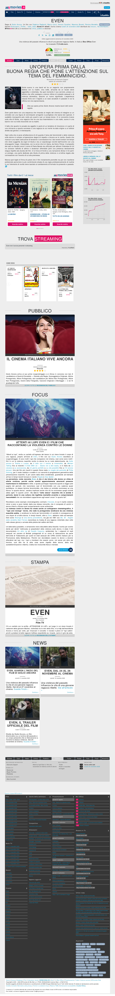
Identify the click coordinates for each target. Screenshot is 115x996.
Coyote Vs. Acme (57, 828)
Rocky (100, 975)
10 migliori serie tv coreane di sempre (16, 866)
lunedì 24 (65, 26)
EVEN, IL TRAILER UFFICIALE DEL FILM (22, 724)
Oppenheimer (89, 954)
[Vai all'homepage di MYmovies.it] (15, 9)
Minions (78, 944)
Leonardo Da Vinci (90, 957)
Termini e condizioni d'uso (41, 986)
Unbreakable (102, 962)
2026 (11, 799)
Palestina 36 (32, 850)
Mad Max (78, 975)
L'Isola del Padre (33, 902)
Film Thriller (9, 876)
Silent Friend (56, 844)
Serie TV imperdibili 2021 (12, 858)
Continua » (35, 692)
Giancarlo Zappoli (12, 765)
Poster (79, 60)
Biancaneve (101, 952)
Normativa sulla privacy (25, 986)
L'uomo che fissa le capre (82, 862)
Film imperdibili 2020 (11, 817)
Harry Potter (90, 965)
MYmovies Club (96, 980)
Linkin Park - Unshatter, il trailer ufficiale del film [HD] (90, 919)
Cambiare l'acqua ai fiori (35, 864)
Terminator (94, 975)
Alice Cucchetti (11, 779)
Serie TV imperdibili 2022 (12, 855)
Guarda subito (17, 224)
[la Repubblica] (100, 4)
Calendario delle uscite (35, 826)
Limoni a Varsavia (34, 811)
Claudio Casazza (37, 531)
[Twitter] (43, 35)
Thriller (22, 26)
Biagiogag (10, 774)
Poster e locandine (64, 766)
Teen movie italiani (81, 967)
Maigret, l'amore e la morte (36, 885)
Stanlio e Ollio (79, 857)
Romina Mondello (91, 24)
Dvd (52, 980)
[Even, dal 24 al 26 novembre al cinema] (57, 665)
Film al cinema (10, 831)
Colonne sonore (85, 980)
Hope (30, 853)
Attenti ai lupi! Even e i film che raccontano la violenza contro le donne (45, 765)
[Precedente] (8, 284)
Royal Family (79, 957)
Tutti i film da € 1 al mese (20, 175)
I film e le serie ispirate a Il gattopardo (86, 952)
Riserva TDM (54, 986)
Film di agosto (9, 834)
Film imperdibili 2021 (11, 814)
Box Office (60, 980)
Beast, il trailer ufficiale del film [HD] (85, 925)
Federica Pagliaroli (39, 24)
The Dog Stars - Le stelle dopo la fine (39, 799)
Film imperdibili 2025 (11, 802)
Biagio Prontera (11, 772)
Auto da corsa (80, 962)
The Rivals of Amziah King (36, 888)
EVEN (40, 612)
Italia (29, 26)
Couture (31, 817)
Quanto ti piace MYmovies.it (13, 793)
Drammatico (15, 26)
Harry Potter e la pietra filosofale (37, 819)
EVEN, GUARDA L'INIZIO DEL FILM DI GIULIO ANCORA (22, 671)
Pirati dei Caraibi (93, 959)
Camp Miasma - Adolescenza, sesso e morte (91, 814)
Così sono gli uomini (34, 882)
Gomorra (93, 944)
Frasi (97, 60)
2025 (34, 26)
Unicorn (93, 26)
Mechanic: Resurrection (82, 843)
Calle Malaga (32, 847)
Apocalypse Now (80, 852)
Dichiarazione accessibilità (67, 986)
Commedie (9, 873)
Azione (8, 884)
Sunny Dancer (56, 831)
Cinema (13, 980)
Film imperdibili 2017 (11, 825)
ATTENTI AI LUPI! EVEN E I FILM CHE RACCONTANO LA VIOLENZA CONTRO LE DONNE (40, 443)
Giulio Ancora (17, 24)
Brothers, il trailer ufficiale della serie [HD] (87, 922)
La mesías (12, 214)
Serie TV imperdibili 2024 (12, 849)
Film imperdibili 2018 (11, 822)
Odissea (81, 802)
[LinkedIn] (46, 35)
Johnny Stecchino (80, 833)
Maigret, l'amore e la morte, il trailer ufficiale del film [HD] (91, 907)
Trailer (71, 60)
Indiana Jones (93, 962)
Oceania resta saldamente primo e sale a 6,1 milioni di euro (92, 928)
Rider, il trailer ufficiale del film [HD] (85, 895)
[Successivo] (71, 284)
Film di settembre (10, 837)
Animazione (9, 881)
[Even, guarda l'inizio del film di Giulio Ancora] (22, 665)
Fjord (30, 856)
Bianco (31, 876)
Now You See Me (80, 946)
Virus (87, 962)
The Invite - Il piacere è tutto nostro (38, 833)
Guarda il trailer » (31, 741)
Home (8, 980)
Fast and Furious (92, 967)
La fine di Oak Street (84, 811)
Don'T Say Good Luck (35, 899)
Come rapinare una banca (59, 849)
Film (25, 980)
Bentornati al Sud (33, 858)
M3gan (88, 946)
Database (20, 980)
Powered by (65, 247)
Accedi (107, 7)
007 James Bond (104, 959)
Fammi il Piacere (57, 847)
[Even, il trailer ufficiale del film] (22, 717)
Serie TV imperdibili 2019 (12, 863)
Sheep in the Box (33, 814)
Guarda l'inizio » (21, 689)
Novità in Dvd (9, 840)
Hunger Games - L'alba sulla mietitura (39, 835)
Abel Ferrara (22, 520)
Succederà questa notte (35, 867)
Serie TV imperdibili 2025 (12, 846)
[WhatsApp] (50, 35)
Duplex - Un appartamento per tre (85, 871)
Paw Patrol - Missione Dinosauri (61, 870)
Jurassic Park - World (102, 957)
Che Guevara (86, 975)
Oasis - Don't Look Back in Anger (61, 894)
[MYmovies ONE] (63, 175)
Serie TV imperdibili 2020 (12, 860)
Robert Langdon (80, 965)
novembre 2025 (74, 26)
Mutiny (54, 889)
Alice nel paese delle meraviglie (97, 972)
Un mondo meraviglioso (59, 883)
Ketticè (54, 852)
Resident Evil (32, 844)
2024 (18, 799)
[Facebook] (39, 35)
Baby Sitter (98, 954)
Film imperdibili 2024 (11, 805)
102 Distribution (102, 26)
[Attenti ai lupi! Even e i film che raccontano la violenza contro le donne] (40, 437)
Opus (98, 949)
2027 (7, 799)
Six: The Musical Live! (35, 891)
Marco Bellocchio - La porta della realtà (63, 814)
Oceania (81, 799)
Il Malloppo (55, 841)
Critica (36, 60)
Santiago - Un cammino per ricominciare (40, 838)
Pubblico (44, 60)
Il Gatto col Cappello (34, 861)
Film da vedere (10, 828)
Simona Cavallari (64, 24)
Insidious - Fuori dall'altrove (86, 808)
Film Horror (9, 879)
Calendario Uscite (33, 980)
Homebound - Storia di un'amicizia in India (40, 215)
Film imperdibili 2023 (11, 808)
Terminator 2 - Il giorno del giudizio (62, 819)
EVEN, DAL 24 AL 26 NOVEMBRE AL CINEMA (57, 672)
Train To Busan (56, 825)
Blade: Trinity (79, 847)
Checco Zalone (80, 954)
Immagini (62, 768)
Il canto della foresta (34, 873)
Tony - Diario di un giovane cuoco (38, 802)
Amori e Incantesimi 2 (58, 880)
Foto (88, 60)
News (27, 60)
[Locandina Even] (13, 108)
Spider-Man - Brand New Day (87, 805)
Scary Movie (85, 944)
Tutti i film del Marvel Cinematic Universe (87, 970)
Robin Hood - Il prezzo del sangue (88, 817)
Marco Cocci (52, 24)
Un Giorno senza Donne (35, 897)
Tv (55, 980)
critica (34, 28)
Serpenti (55, 891)
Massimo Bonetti (78, 24)
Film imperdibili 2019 (11, 819)
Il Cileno (31, 808)
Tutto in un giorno (61, 216)
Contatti (14, 986)
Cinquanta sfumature (81, 959)
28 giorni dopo (100, 944)
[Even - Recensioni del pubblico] (40, 353)
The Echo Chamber (58, 886)
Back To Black (79, 838)
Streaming (105, 60)
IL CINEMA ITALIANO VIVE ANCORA (40, 359)
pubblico (40, 28)
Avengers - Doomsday (35, 841)
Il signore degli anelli (81, 972)
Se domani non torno (34, 870)
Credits (8, 986)
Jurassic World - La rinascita (83, 886)
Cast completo (104, 24)
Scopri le (40, 385)
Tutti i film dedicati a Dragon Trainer (85, 949)
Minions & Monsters (84, 819)
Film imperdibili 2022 (11, 811)
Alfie (77, 867)
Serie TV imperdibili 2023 (12, 852)
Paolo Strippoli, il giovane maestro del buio (87, 935)
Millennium (97, 965)
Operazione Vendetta (81, 881)
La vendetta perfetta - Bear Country (38, 805)
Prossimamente (69, 980)
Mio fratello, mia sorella (82, 876)
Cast (18, 60)
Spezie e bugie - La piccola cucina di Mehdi (90, 822)
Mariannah (10, 770)
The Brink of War (33, 894)
